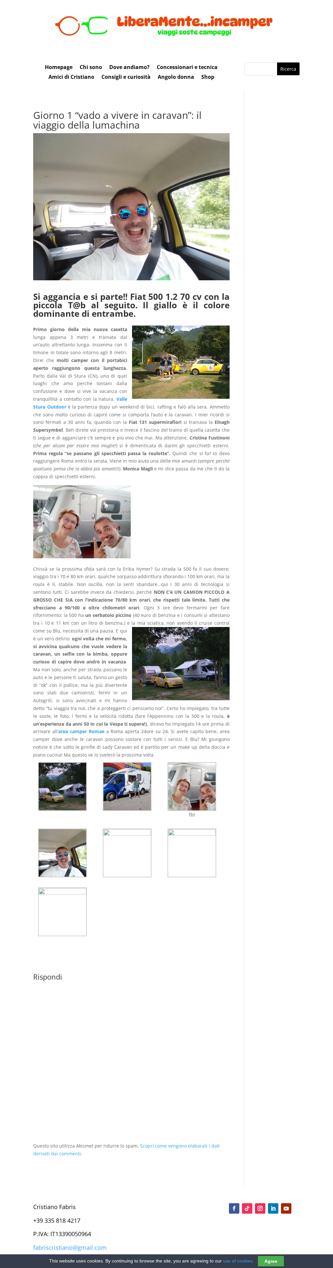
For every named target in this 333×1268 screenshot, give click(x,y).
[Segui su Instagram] (260, 1208)
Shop (207, 77)
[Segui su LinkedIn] (273, 1208)
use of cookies (238, 1260)
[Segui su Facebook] (234, 1208)
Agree (270, 1261)
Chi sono (91, 68)
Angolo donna (176, 77)
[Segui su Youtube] (286, 1208)
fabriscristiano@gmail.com (70, 1247)
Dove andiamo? (129, 68)
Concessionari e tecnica (187, 68)
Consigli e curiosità (126, 77)
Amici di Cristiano (71, 77)
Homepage (59, 68)
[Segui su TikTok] (247, 1208)
